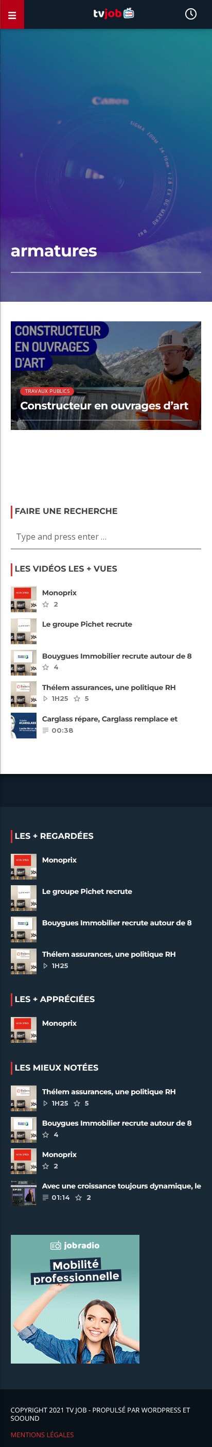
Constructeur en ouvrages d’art (104, 406)
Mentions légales (42, 1434)
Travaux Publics (47, 391)
